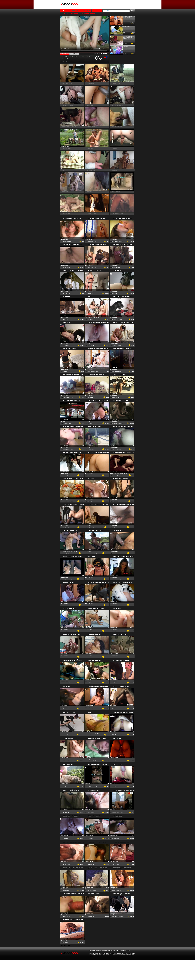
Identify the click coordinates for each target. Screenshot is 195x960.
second (68, 267)
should (65, 890)
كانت (68, 708)
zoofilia (91, 579)
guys (64, 630)
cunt (90, 475)
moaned (95, 786)
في (65, 708)
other (91, 345)
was (64, 527)
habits (113, 241)
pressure (114, 812)
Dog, (67, 58)
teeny (94, 734)
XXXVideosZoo (120, 7)
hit (112, 838)
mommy (64, 579)
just (117, 501)
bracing (96, 371)
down (119, 605)
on (67, 942)
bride (113, 293)
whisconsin (68, 397)
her (94, 397)
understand (118, 449)
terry (113, 605)
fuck (88, 527)
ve (88, 708)
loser (65, 838)
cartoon (89, 553)
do (116, 708)
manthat (116, 345)
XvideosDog (69, 5)
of (119, 267)
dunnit (113, 319)
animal (114, 656)
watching (91, 397)
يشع (115, 760)
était (66, 812)
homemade (114, 423)
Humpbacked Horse (119, 4)
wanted (90, 708)
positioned (90, 371)
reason (116, 319)
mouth (67, 656)
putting (118, 812)
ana (88, 579)
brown (94, 890)
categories (75, 10)
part (63, 267)
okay (113, 527)
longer (121, 812)
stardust (117, 890)
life (93, 319)
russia (119, 371)
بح (113, 760)
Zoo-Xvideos (130, 4)
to (63, 656)
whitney (64, 397)
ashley (89, 630)
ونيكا (64, 708)
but (63, 864)
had (113, 708)
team (89, 241)
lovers (69, 241)
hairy (64, 786)
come (118, 527)
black (92, 630)
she (88, 605)
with (68, 475)
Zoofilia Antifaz (126, 26)
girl (63, 475)
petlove (94, 241)
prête (68, 812)
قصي (89, 501)
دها (114, 630)
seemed (68, 864)
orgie (118, 553)
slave (91, 449)
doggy (91, 734)
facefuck (89, 682)
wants (70, 423)
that (65, 864)
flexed (91, 605)
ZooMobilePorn (120, 1)
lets (67, 553)
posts (93, 371)
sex (119, 475)
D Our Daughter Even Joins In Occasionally (129, 17)
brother (66, 423)
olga (113, 371)
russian (89, 890)
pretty (89, 864)
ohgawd (114, 579)
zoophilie (114, 553)
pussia (91, 241)
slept (64, 423)
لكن (68, 345)
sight (90, 423)
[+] (105, 57)
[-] (107, 57)
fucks (115, 682)
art (63, 371)
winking (116, 371)
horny (66, 241)
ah (113, 345)
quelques (117, 916)
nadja (64, 241)
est (66, 682)
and (93, 605)
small (118, 682)
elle (63, 812)
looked (116, 605)
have (69, 293)
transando (70, 501)
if (112, 734)
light (92, 890)
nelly (64, 916)
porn (119, 397)
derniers (121, 916)
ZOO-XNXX (130, 7)
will (115, 449)
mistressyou (65, 293)
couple (119, 423)
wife (121, 475)
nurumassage (115, 475)
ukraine (91, 527)
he (64, 59)
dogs (93, 345)
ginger (118, 864)
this (93, 708)
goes (66, 942)
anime (66, 319)
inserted (68, 579)
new (64, 319)
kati (88, 319)
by (90, 293)
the (113, 267)
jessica (113, 890)
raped (89, 293)
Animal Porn (119, 8)
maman (64, 605)
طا (116, 630)
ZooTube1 (129, 3)
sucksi (119, 345)
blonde (66, 916)
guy (113, 682)
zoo (66, 371)
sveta (89, 267)
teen (64, 734)
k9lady (113, 397)
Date (97, 10)
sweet (67, 527)
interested (121, 241)
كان (63, 345)
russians (64, 449)
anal (93, 864)
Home (65, 10)
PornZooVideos (131, 6)
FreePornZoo (130, 1)
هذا (113, 630)
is (63, 838)
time (65, 267)
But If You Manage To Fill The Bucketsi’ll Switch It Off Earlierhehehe (129, 37)
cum (68, 449)
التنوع (66, 345)
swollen (93, 760)
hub (115, 786)
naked (64, 760)
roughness (116, 267)
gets (91, 864)
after (88, 397)
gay (90, 838)
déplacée (70, 682)
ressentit (68, 605)
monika (89, 812)
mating (116, 241)
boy (115, 527)
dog (92, 293)
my (113, 501)
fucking (65, 475)
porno (67, 501)
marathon (71, 449)
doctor (116, 734)
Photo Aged (125, 46)
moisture (89, 760)
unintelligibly (90, 786)
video (64, 501)
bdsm (89, 656)
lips (96, 760)
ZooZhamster (119, 6)
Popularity (86, 10)
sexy (119, 656)
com (117, 786)
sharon (91, 319)
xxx (117, 293)
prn (113, 786)
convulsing (118, 579)
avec (113, 916)
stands (120, 319)
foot (88, 449)
